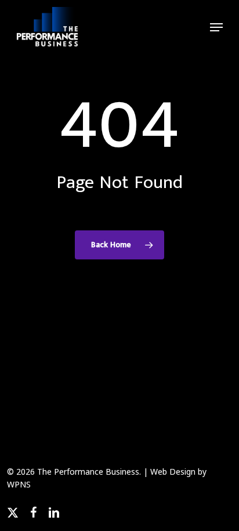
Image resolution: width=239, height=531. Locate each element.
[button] (216, 27)
